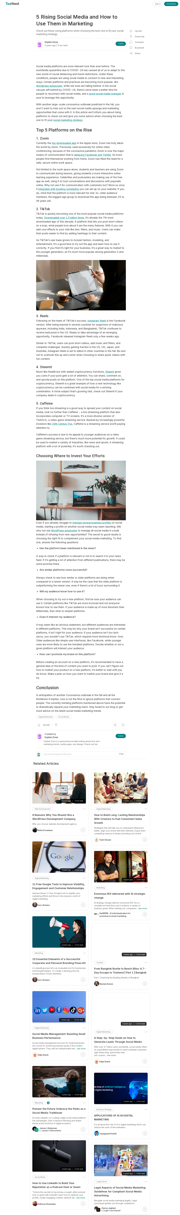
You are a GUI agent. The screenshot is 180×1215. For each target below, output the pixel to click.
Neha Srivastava (45, 830)
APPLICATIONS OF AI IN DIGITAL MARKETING (113, 1117)
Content (99, 963)
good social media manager (105, 93)
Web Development (42, 809)
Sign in (158, 4)
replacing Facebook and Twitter (92, 154)
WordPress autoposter (64, 530)
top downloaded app (64, 143)
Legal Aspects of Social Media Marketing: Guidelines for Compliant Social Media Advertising (120, 1191)
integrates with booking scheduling (58, 189)
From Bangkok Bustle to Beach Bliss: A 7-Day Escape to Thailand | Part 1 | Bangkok (120, 970)
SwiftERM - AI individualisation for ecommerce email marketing (115, 914)
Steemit (109, 371)
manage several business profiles (91, 522)
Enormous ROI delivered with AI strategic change (119, 895)
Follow (120, 44)
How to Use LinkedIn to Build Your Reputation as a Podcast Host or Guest (56, 1185)
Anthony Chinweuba (47, 1204)
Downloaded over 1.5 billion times (64, 217)
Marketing (100, 888)
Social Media (63, 717)
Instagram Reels (96, 320)
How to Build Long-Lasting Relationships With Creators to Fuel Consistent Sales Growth (119, 819)
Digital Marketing (45, 717)
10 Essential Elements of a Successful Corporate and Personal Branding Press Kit (59, 961)
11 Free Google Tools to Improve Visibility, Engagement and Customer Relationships (58, 886)
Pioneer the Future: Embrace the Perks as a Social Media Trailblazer (59, 1110)
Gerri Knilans (44, 905)
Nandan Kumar (106, 984)
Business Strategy (104, 1109)
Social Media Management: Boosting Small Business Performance (58, 1035)
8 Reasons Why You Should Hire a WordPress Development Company (54, 817)
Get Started (171, 4)
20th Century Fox (62, 423)
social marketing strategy (68, 120)
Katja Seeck (104, 1062)
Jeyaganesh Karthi (108, 1134)
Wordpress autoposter (49, 85)
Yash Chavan (105, 840)
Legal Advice (101, 1182)
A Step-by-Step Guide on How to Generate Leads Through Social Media (118, 1039)
